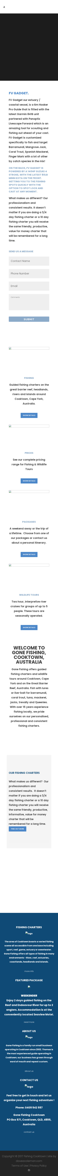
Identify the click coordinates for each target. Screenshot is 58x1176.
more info (29, 971)
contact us (29, 1132)
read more (29, 1022)
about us (29, 1071)
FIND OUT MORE (17, 829)
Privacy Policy (38, 1166)
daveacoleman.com (29, 1161)
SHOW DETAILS (29, 415)
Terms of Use (19, 1166)
